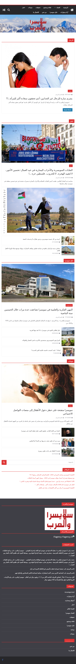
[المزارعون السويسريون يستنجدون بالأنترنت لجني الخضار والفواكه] (68, 341)
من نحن (44, 12)
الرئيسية (65, 7)
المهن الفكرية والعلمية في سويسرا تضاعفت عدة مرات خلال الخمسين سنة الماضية (38, 311)
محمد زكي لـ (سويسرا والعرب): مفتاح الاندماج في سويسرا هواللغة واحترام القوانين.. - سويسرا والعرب (44, 560)
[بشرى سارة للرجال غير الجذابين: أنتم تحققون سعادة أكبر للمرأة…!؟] (38, 66)
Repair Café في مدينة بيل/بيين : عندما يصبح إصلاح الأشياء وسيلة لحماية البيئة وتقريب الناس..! (47, 481)
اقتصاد (58, 7)
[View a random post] (4, 10)
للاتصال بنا (36, 12)
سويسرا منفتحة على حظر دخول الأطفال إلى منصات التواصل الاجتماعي (43, 411)
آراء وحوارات (64, 12)
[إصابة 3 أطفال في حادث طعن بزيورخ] (68, 452)
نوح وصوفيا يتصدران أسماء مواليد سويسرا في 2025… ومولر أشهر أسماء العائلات (51, 478)
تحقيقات (38, 7)
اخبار (23, 7)
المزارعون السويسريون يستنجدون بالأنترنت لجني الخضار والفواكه (41, 340)
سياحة (72, 630)
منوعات (30, 7)
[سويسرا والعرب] (72, 10)
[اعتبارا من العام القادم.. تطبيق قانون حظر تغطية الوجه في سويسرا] (68, 432)
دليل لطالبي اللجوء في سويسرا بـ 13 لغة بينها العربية (45, 330)
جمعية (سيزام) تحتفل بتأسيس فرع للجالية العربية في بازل (46, 569)
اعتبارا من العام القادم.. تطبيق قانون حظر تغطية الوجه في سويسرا (40, 431)
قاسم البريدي (59, 94)
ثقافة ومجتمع (47, 7)
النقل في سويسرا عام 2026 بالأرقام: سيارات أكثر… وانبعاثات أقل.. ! (54, 484)
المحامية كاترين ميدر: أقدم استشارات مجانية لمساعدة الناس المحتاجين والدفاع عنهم (39, 573)
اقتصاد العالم (70, 609)
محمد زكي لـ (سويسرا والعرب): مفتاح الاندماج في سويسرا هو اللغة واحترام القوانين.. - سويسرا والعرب (44, 550)
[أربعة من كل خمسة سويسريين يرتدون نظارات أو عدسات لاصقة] (68, 240)
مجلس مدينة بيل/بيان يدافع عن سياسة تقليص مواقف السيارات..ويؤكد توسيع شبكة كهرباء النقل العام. (32, 249)
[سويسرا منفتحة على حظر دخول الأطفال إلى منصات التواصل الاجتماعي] (38, 383)
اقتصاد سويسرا (70, 613)
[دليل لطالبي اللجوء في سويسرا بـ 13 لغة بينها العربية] (68, 331)
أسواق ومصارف (69, 600)
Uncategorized (69, 592)
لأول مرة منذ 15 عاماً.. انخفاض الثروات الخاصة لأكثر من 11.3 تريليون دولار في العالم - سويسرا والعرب (44, 577)
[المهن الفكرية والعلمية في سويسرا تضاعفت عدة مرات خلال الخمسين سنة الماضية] (38, 283)
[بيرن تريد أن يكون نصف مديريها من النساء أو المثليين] (68, 442)
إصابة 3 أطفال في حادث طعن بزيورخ (49, 451)
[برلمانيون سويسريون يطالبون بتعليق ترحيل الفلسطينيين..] (40, 211)
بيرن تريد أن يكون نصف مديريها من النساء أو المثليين (44, 441)
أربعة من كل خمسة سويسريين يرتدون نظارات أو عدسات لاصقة (41, 239)
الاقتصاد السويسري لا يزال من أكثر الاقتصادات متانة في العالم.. (56, 488)
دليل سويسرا (53, 12)
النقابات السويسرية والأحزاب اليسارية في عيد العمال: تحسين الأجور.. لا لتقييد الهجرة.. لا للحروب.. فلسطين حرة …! (39, 171)
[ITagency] (68, 536)
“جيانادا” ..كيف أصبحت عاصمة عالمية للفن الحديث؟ (46, 350)
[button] (55, 7)
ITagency (57, 536)
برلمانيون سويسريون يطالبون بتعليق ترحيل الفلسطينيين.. (4, 205)
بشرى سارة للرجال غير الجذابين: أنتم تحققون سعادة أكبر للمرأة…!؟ (39, 98)
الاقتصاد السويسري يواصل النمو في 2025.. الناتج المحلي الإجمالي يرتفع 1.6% (52, 475)
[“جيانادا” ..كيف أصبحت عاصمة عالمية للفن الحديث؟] (68, 351)
